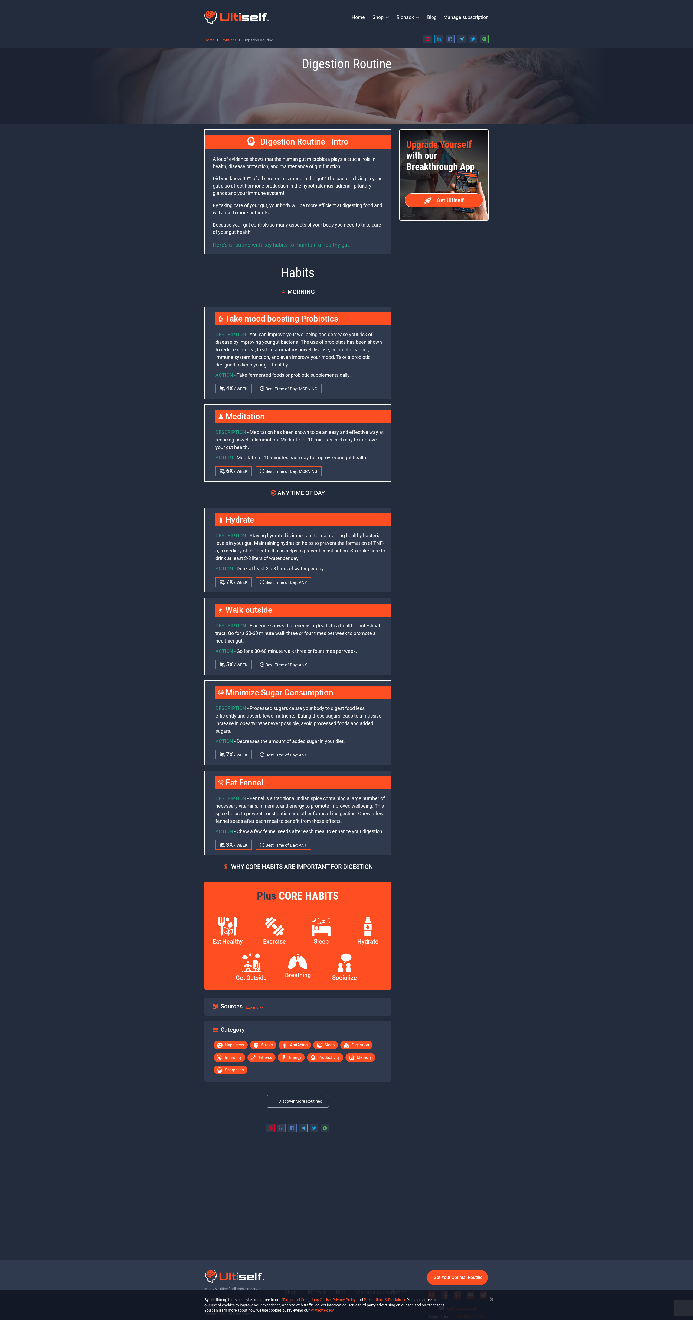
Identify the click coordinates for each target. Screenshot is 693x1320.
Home (358, 17)
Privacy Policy (344, 1300)
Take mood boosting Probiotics (281, 318)
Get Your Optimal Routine (458, 1277)
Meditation (244, 416)
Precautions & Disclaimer (384, 1300)
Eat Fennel (243, 782)
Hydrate (239, 520)
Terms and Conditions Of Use (306, 1300)
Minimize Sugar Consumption (278, 692)
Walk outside (248, 610)
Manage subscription (466, 17)
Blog (432, 17)
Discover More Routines (300, 1101)
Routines (228, 40)
